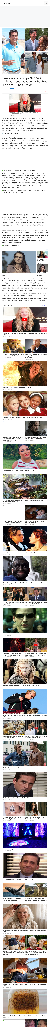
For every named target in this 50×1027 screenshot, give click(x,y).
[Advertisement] (25, 17)
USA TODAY (7, 3)
